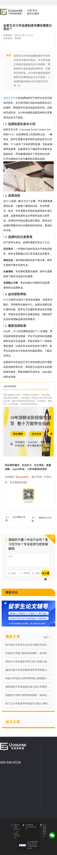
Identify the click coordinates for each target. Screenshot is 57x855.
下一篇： (43, 519)
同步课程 (18, 434)
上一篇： (16, 518)
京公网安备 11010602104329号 (31, 827)
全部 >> (47, 637)
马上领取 (45, 574)
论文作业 (36, 434)
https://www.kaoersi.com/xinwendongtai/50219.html (25, 389)
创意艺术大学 (10, 98)
